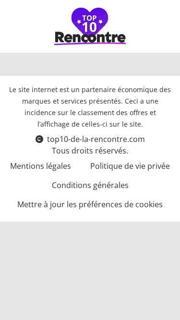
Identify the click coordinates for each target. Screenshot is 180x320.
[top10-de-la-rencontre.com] (90, 26)
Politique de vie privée (130, 166)
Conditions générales (90, 185)
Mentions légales (40, 166)
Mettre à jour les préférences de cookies (90, 204)
